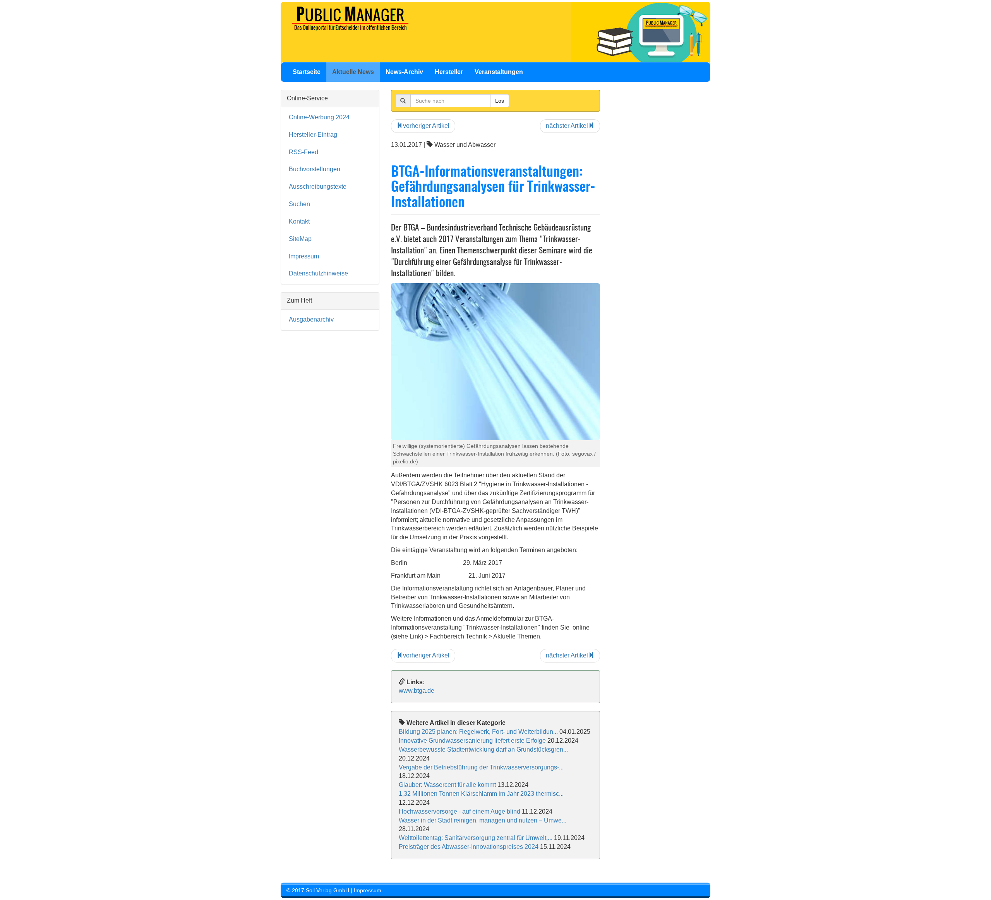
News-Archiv (404, 72)
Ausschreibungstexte (317, 186)
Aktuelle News (353, 72)
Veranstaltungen (499, 72)
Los (499, 101)
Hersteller (449, 72)
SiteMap (300, 239)
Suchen (299, 204)
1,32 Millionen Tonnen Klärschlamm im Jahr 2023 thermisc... (481, 793)
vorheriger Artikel (426, 125)
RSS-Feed (303, 152)
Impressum (304, 256)
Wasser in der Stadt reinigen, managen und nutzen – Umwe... (482, 820)
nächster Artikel (567, 125)
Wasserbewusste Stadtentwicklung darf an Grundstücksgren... (483, 749)
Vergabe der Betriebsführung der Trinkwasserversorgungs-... (481, 767)
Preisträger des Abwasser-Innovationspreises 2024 (468, 846)
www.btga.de (416, 690)
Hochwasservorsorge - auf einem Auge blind (459, 811)
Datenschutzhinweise (318, 273)
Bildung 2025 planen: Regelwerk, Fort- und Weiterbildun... (478, 731)
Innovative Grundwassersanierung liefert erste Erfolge (472, 740)
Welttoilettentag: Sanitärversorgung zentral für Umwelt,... (475, 838)
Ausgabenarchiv (311, 319)
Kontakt (299, 221)
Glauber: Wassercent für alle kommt (447, 784)
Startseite (307, 72)
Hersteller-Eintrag (313, 134)
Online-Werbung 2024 (319, 117)
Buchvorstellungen (314, 169)
